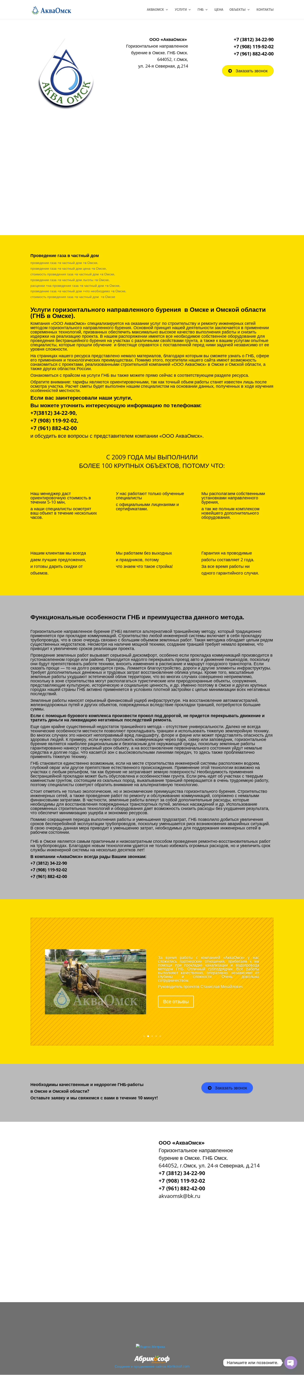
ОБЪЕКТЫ (237, 10)
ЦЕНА (218, 10)
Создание (122, 1366)
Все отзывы (176, 1008)
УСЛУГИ (181, 10)
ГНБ (201, 10)
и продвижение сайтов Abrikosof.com (160, 1366)
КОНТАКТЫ (265, 10)
